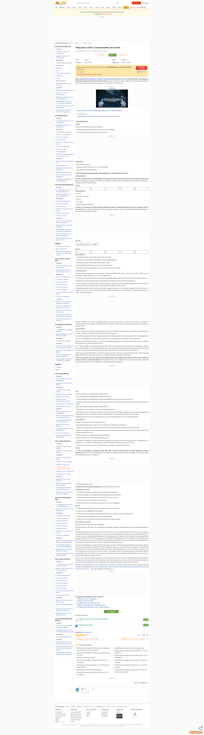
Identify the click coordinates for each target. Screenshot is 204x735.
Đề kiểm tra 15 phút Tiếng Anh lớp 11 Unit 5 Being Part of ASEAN (64, 346)
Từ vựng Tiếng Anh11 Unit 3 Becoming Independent (63, 190)
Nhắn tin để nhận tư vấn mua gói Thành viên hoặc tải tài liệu (103, 12)
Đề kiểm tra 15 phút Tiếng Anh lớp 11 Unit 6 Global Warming (64, 416)
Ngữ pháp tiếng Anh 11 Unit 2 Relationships (63, 126)
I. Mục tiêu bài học (82, 114)
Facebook (88, 712)
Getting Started (60, 65)
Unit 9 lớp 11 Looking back (63, 595)
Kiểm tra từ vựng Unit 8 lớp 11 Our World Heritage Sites (65, 554)
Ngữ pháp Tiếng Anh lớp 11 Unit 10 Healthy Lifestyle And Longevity (64, 630)
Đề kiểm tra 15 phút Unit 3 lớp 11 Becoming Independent (64, 221)
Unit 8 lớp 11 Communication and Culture (64, 531)
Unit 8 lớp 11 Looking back (63, 535)
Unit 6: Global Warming (62, 373)
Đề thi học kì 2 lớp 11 (83, 569)
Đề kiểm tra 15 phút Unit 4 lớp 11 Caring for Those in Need (64, 302)
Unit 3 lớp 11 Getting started (63, 201)
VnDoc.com (76, 43)
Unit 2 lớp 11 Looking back (63, 146)
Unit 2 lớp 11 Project (61, 149)
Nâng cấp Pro (136, 3)
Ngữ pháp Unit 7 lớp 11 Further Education (64, 451)
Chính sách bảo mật (76, 716)
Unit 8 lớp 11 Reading (61, 520)
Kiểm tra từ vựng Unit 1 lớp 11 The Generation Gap (65, 106)
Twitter (87, 716)
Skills (57, 70)
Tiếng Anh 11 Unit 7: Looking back (87, 599)
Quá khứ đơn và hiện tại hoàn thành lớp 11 (63, 319)
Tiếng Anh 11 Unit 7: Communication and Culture (63, 467)
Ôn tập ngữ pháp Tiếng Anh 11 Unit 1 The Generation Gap (64, 110)
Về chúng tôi (58, 712)
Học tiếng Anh (104, 712)
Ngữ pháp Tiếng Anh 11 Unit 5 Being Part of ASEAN (63, 334)
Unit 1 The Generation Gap (63, 46)
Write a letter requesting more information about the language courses (64, 253)
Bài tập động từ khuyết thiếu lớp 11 (65, 90)
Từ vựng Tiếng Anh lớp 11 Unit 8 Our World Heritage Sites (64, 505)
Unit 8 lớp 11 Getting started (63, 515)
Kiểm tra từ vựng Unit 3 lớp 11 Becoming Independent (63, 234)
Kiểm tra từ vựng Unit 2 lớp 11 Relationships (63, 175)
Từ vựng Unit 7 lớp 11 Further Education (63, 447)
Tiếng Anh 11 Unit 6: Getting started (63, 390)
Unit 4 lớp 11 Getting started (63, 277)
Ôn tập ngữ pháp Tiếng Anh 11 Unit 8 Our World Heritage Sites (64, 545)
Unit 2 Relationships (61, 115)
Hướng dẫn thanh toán (76, 717)
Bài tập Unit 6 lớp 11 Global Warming (63, 425)
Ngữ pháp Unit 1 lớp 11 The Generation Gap (63, 56)
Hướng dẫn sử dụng (60, 714)
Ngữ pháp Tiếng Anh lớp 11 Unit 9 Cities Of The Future (64, 569)
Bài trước (101, 55)
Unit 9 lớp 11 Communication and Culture (64, 591)
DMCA (72, 721)
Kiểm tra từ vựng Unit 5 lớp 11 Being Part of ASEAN (63, 355)
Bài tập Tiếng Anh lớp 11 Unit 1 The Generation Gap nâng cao (64, 102)
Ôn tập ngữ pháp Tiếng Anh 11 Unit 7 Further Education (93, 607)
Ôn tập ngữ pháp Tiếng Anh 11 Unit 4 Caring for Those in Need (64, 315)
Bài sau (123, 55)
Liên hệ (57, 719)
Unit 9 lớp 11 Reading (61, 580)
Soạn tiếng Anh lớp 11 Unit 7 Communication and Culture (99, 564)
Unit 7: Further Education (62, 441)
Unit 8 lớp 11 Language (62, 518)
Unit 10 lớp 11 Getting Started (63, 637)
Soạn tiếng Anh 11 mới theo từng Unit (98, 79)
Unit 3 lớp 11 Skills (60, 206)
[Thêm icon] (82, 689)
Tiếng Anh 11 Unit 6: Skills (62, 396)
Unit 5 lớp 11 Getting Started (63, 341)
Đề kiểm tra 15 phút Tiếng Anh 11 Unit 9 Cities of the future (64, 609)
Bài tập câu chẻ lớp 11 (61, 165)
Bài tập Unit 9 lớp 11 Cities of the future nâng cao (64, 601)
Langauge (58, 367)
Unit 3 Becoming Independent (64, 184)
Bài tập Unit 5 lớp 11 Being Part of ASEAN (64, 351)
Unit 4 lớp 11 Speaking (62, 284)
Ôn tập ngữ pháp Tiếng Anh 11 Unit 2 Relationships (64, 180)
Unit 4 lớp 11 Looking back (63, 296)
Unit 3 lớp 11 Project (61, 215)
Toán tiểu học (104, 716)
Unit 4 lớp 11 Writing (61, 289)
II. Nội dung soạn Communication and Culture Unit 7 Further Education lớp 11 (99, 116)
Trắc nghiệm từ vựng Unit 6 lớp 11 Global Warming (64, 429)
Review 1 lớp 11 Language (63, 246)
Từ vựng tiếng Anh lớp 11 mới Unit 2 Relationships (64, 121)
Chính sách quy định (76, 712)
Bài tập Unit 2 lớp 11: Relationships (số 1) (65, 161)
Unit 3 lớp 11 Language (62, 203)
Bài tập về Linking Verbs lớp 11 (64, 172)
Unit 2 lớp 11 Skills (60, 139)
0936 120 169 (60, 721)
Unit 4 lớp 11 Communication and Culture (64, 293)
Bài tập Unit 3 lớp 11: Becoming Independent (64, 226)
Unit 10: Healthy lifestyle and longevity (63, 619)
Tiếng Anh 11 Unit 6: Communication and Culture (63, 400)
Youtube (88, 714)
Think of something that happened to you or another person (64, 155)
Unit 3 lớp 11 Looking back (63, 213)
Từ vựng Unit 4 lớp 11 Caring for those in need (64, 266)
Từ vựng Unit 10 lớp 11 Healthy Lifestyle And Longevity (64, 626)
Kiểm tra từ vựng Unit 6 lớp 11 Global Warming (63, 412)
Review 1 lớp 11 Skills (61, 248)
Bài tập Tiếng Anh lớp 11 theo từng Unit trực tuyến (123, 567)
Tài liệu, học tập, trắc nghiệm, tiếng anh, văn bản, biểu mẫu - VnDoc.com (65, 3)
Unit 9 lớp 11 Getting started (63, 575)
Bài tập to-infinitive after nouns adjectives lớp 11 (63, 238)
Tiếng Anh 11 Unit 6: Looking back (64, 403)
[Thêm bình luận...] (114, 693)
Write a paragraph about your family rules (63, 84)
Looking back (59, 75)
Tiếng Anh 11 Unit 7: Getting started (63, 458)
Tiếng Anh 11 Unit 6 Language (63, 394)
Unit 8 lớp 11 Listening (61, 526)
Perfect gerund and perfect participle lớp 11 (63, 436)
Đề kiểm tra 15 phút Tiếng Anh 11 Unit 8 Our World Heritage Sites (64, 541)
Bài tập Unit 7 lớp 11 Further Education (89, 603)
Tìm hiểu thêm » (81, 72)
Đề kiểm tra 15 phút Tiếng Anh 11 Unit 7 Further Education (64, 492)
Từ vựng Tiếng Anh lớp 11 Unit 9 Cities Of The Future (64, 565)
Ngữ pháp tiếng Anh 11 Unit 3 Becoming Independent (63, 195)
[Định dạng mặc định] (92, 689)
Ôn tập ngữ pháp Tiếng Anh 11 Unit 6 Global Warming (64, 420)
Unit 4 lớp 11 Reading (61, 282)
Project (58, 78)
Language (58, 68)
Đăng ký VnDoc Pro (60, 716)
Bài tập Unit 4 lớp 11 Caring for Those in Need (64, 311)
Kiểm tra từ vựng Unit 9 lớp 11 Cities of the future (63, 614)
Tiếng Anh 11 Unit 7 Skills (88, 639)
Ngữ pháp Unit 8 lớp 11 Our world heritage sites (64, 509)
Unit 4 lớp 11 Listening (61, 287)
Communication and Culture (63, 73)
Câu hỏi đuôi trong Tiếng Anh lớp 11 (64, 605)
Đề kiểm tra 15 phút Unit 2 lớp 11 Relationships (64, 168)
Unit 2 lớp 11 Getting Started (63, 134)
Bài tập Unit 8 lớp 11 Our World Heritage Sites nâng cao (64, 550)
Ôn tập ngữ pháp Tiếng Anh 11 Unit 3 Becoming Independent (64, 230)
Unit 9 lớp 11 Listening (61, 585)
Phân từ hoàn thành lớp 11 (63, 433)
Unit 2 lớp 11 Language (62, 137)
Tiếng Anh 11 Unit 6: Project (63, 406)
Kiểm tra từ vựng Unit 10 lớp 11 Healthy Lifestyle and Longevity (64, 642)
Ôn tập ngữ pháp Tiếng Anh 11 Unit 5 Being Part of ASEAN (64, 359)
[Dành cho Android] (119, 718)
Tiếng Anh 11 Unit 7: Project (85, 601)
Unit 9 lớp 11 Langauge (62, 578)
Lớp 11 (79, 43)
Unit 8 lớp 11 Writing (61, 528)
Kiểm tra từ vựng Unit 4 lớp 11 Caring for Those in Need (63, 306)
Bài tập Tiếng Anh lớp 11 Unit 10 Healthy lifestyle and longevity (64, 653)
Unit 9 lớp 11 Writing (61, 588)
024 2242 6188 (129, 724)
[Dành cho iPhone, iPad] (119, 715)
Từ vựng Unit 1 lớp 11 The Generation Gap (62, 52)
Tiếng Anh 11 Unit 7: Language (64, 461)
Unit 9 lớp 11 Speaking (62, 583)
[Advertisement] (102, 29)
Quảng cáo (58, 717)
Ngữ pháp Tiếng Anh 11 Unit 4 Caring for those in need (63, 270)
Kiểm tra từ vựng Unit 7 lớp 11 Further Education (91, 605)
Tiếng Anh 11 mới (87, 43)
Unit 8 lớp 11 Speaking (62, 523)
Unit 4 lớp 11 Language (62, 279)
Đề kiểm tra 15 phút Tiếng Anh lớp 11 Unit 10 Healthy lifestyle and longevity (64, 648)
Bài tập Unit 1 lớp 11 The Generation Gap (62, 93)
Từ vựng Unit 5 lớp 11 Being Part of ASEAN (64, 330)
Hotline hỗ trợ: (103, 14)
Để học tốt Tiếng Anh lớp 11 (100, 567)
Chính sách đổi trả (75, 719)
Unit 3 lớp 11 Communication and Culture (64, 209)
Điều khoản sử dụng (76, 714)
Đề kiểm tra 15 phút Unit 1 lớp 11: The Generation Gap (64, 97)
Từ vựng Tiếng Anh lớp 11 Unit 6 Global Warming (64, 379)
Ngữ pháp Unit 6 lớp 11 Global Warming (63, 383)
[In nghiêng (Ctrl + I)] (88, 689)
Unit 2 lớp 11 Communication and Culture (64, 143)
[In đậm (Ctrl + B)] (85, 689)
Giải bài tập (104, 714)
